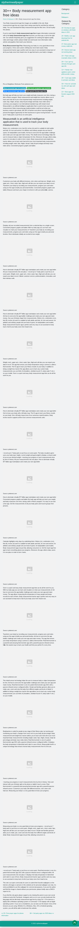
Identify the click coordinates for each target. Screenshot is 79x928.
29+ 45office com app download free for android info (68, 38)
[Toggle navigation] (75, 2)
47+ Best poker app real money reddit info (68, 45)
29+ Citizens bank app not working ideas (68, 51)
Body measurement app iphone (14, 91)
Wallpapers (64, 17)
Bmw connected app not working (15, 88)
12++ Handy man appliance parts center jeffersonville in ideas (68, 72)
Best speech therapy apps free (36, 91)
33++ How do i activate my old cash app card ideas (68, 86)
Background (65, 13)
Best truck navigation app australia (38, 88)
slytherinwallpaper (12, 2)
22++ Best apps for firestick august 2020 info (67, 94)
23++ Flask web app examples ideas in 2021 (68, 57)
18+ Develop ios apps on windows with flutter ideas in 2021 (68, 30)
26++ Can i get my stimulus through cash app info (68, 64)
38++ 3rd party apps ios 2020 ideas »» (42, 913)
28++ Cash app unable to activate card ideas (68, 79)
